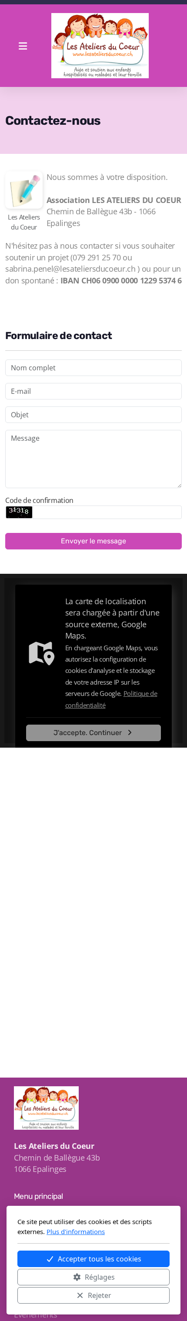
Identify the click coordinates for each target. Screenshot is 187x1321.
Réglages (100, 1277)
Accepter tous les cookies (99, 1259)
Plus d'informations (76, 1231)
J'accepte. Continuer (87, 733)
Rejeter (99, 1295)
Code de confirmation (39, 500)
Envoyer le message (93, 541)
